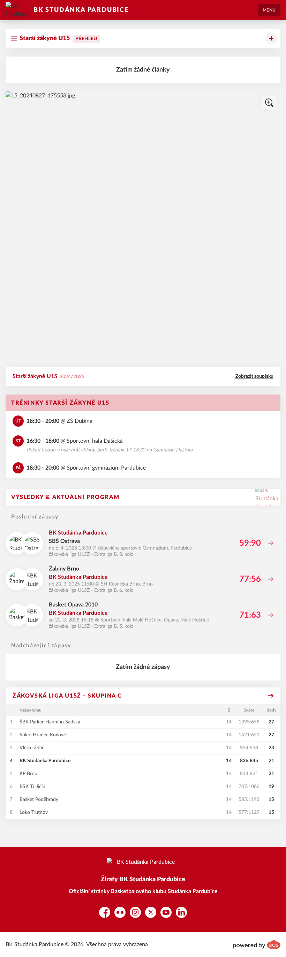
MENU (269, 10)
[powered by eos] (256, 944)
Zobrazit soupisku (254, 376)
